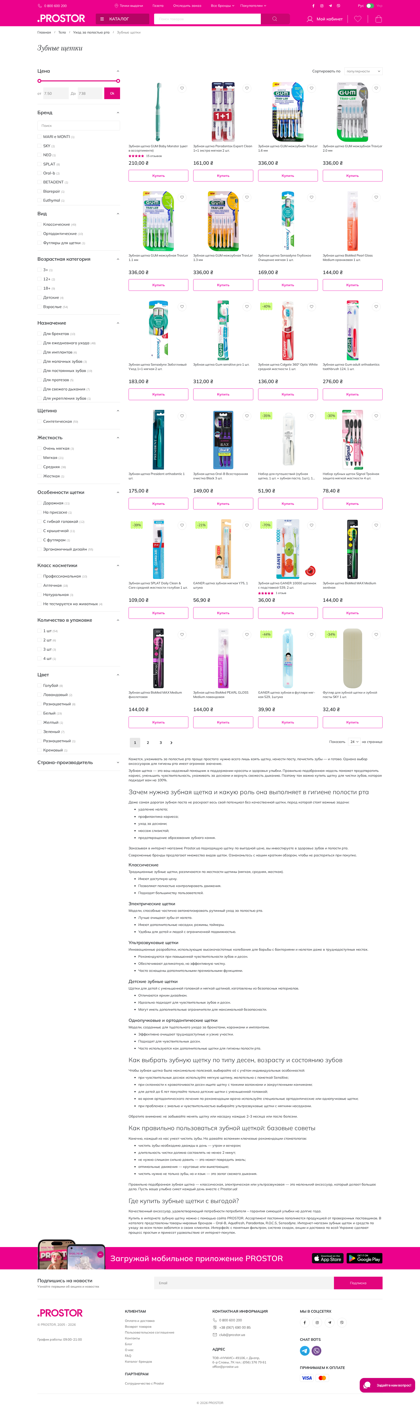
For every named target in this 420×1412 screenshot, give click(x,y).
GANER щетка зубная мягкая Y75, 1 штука (220, 585)
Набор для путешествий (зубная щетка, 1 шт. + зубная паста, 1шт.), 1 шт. (285, 476)
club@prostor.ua (232, 1335)
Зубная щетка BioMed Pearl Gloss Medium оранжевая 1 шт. (348, 257)
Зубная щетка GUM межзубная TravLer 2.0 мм (352, 148)
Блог (128, 1344)
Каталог (119, 18)
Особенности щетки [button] (60, 492)
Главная (44, 32)
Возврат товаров (138, 1326)
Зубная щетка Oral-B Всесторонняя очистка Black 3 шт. (220, 476)
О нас (129, 1350)
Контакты (132, 1338)
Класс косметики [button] (57, 565)
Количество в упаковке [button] (64, 620)
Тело (62, 32)
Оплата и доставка (140, 1321)
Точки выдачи (131, 5)
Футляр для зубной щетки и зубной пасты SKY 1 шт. (350, 694)
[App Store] (328, 1258)
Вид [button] (42, 213)
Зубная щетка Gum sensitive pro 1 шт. (221, 364)
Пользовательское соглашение (149, 1332)
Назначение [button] (51, 323)
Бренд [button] (44, 112)
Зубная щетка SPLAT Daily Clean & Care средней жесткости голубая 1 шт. (158, 585)
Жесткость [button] (49, 437)
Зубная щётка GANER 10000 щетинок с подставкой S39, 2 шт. (287, 585)
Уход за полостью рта (91, 32)
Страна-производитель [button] (65, 762)
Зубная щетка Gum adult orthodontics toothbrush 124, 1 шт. (351, 366)
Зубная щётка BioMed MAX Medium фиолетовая (155, 694)
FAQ (128, 1356)
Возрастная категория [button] (63, 259)
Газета (158, 5)
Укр (379, 5)
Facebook (313, 6)
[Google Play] (364, 1258)
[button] (182, 88)
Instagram (321, 6)
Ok (112, 93)
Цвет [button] (43, 675)
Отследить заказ (187, 5)
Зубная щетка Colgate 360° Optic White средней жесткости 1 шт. (288, 366)
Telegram (330, 6)
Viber (338, 6)
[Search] (275, 19)
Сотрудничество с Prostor (144, 1383)
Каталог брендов (138, 1361)
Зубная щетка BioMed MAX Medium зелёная (349, 585)
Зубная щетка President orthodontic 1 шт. (157, 476)
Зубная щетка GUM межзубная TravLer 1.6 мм (288, 148)
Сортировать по (326, 71)
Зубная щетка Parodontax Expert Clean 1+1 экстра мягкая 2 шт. (222, 148)
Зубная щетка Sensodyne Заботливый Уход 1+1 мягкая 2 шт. (158, 366)
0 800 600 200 (55, 6)
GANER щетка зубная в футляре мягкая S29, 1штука (286, 694)
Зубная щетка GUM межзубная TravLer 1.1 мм (158, 257)
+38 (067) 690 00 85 (235, 1327)
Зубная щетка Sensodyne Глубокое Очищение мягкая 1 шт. (284, 257)
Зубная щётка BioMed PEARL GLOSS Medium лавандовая (220, 694)
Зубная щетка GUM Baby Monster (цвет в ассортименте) (158, 148)
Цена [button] (43, 71)
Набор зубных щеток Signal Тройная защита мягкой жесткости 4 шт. (351, 476)
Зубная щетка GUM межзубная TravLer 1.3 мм (223, 257)
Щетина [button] (47, 410)
